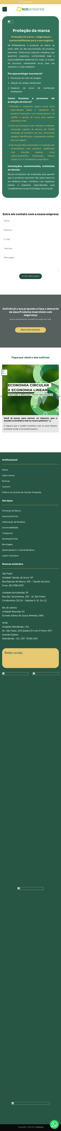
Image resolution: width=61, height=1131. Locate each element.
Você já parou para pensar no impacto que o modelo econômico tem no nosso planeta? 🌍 (30, 419)
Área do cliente (26, 2)
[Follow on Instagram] (37, 2)
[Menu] (4, 9)
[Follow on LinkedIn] (40, 2)
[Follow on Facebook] (34, 2)
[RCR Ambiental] (30, 9)
